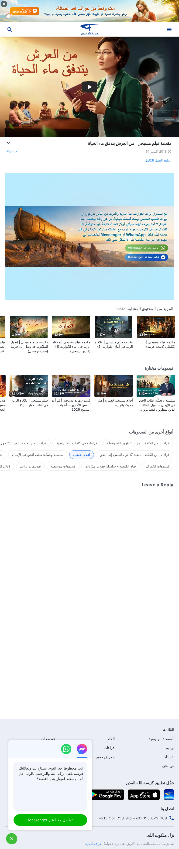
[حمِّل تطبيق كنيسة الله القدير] (169, 794)
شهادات (168, 756)
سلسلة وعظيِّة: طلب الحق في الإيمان (37, 455)
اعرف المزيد (93, 844)
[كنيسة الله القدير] (89, 29)
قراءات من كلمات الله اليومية (76, 443)
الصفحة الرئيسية (161, 738)
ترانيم (170, 747)
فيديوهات (48, 738)
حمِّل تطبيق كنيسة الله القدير (149, 782)
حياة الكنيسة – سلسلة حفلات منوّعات (110, 466)
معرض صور (105, 756)
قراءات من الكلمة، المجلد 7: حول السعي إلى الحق (134, 455)
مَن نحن (168, 765)
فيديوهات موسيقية (63, 466)
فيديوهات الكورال (157, 466)
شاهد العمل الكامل (158, 160)
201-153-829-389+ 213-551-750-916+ (133, 818)
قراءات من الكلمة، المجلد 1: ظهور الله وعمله (138, 443)
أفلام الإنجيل (81, 455)
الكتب (110, 738)
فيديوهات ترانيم (30, 466)
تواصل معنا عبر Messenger (50, 820)
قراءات (109, 747)
